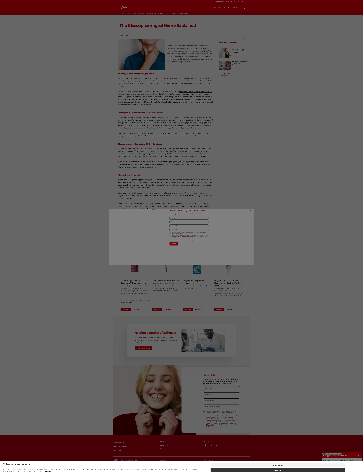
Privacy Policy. (46, 471)
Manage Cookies (277, 465)
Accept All (277, 470)
